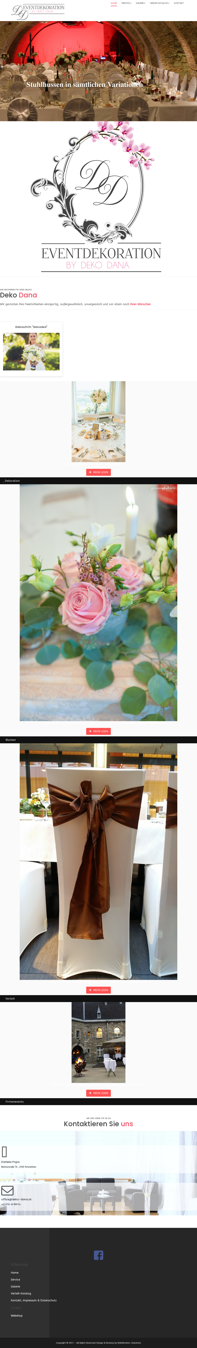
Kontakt (179, 3)
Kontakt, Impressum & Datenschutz (34, 1300)
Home (114, 3)
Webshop (16, 1315)
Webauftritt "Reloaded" (31, 327)
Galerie (140, 3)
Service (126, 3)
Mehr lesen (100, 472)
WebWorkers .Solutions (129, 1343)
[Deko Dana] (38, 11)
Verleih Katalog (159, 3)
